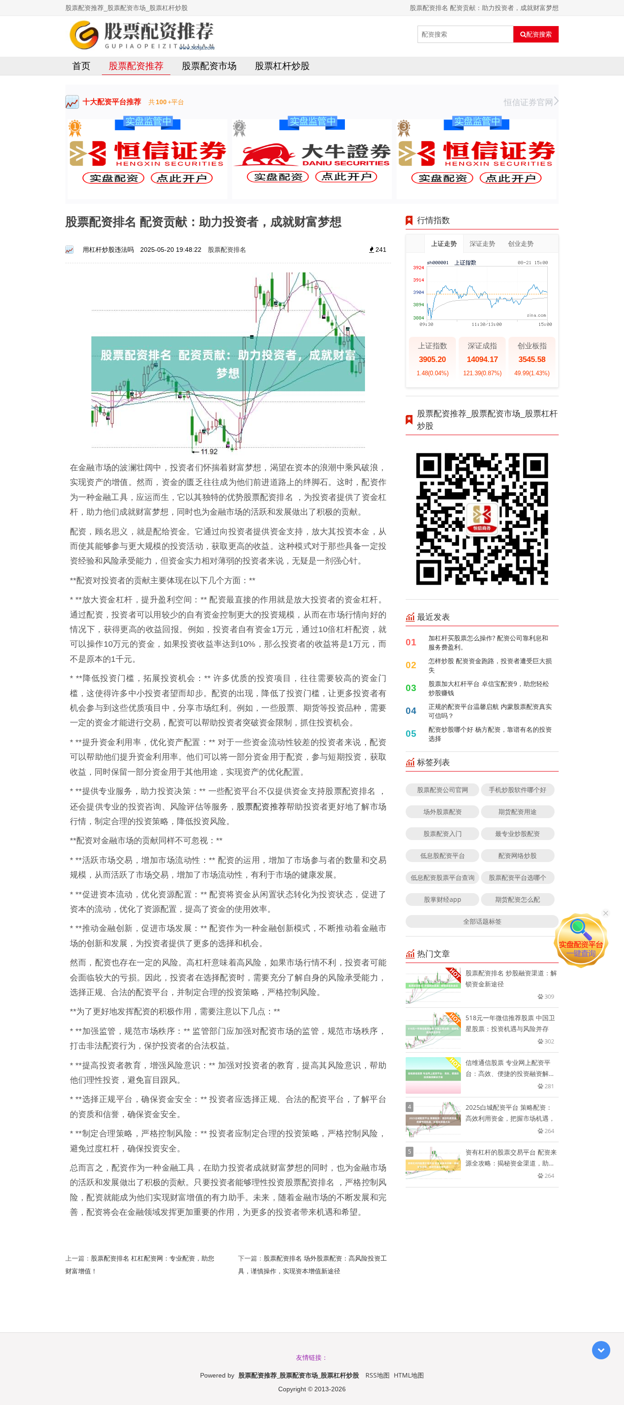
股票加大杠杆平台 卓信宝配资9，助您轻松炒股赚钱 (488, 688)
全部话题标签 (482, 921)
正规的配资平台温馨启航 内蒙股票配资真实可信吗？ (490, 711)
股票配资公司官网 (442, 789)
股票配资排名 (227, 249)
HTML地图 (409, 1375)
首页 (81, 65)
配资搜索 (539, 34)
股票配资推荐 (136, 65)
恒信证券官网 (528, 101)
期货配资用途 (517, 811)
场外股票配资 (442, 811)
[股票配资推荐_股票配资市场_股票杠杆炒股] (141, 34)
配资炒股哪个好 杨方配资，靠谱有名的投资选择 (490, 734)
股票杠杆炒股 (282, 65)
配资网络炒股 (517, 855)
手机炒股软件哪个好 (517, 789)
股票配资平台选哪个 (517, 877)
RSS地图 (377, 1375)
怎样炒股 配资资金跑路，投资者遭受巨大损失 (490, 665)
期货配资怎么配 (517, 899)
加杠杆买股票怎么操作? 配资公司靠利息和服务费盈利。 (488, 642)
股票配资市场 (209, 65)
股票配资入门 (442, 833)
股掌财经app (442, 899)
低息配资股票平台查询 (443, 877)
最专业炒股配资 (517, 833)
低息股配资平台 (442, 855)
